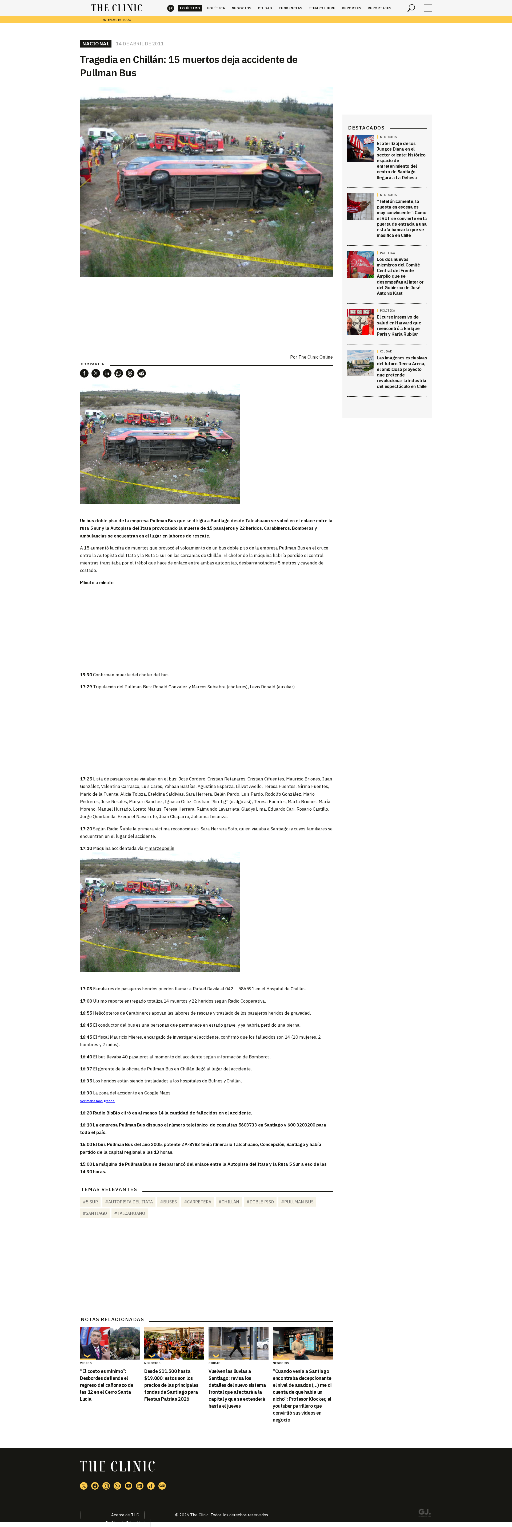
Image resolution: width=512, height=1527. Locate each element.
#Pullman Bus (297, 1201)
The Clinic (170, 8)
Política (216, 8)
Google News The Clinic (162, 1486)
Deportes (351, 8)
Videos (86, 1363)
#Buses (168, 1201)
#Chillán (228, 1201)
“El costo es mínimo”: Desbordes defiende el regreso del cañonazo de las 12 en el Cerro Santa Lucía (106, 1385)
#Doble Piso (260, 1201)
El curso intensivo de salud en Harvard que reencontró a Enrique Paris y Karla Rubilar (399, 325)
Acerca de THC (125, 1514)
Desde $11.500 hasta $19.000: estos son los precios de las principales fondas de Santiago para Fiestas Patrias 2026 (171, 1385)
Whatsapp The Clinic (117, 1486)
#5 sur (90, 1201)
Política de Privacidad (125, 1522)
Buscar (411, 8)
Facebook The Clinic (95, 1486)
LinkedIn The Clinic (139, 1486)
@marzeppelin (159, 848)
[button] (84, 373)
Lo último (190, 8)
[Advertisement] (206, 628)
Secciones (428, 8)
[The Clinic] (116, 8)
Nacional (95, 43)
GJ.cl (424, 1513)
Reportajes (379, 8)
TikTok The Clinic (151, 1486)
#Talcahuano (129, 1213)
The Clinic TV (128, 1486)
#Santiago (95, 1213)
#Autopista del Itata (129, 1201)
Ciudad (265, 8)
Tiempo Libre (322, 8)
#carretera (197, 1201)
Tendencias (290, 8)
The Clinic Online (315, 357)
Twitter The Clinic (83, 1486)
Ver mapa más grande (97, 1100)
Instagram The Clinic (106, 1486)
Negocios (241, 8)
